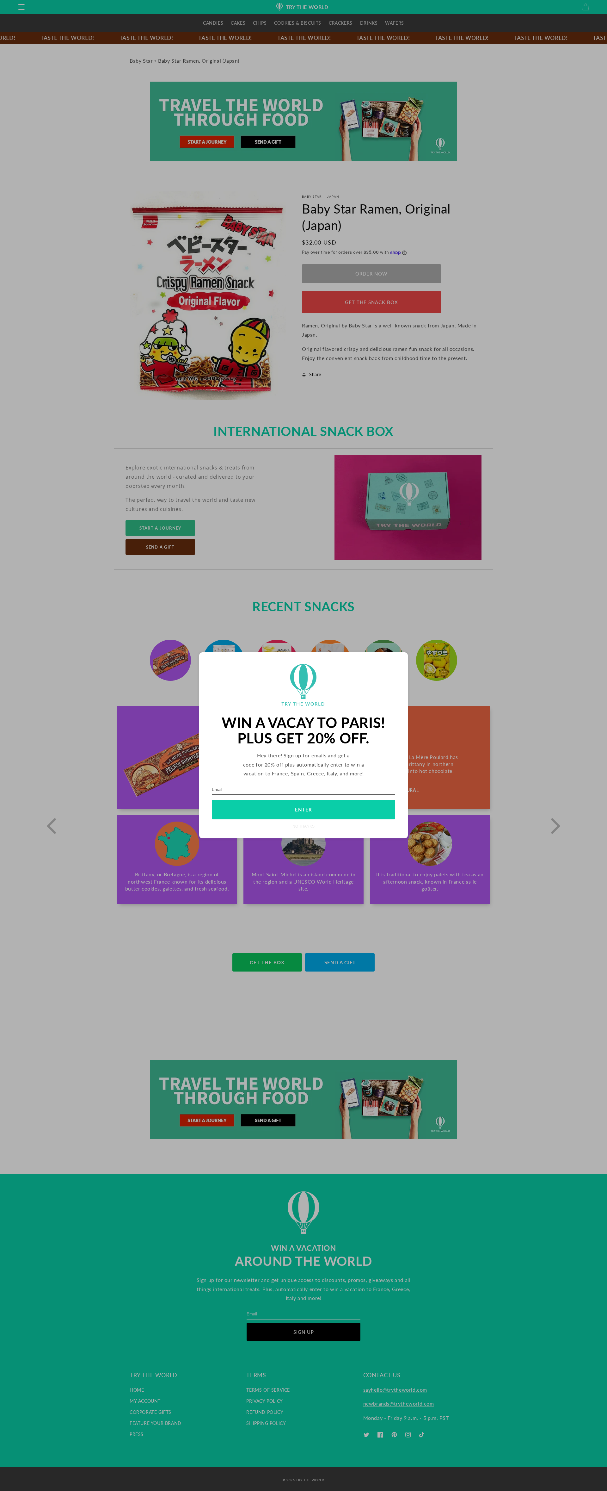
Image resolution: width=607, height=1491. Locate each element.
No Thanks (303, 826)
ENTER (303, 810)
